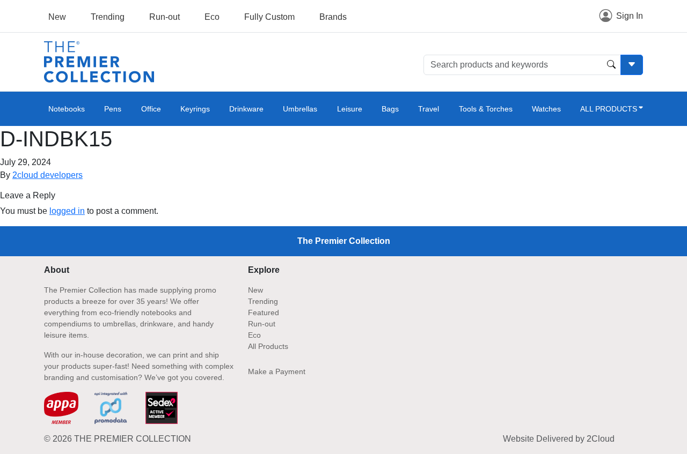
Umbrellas (300, 109)
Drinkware (246, 109)
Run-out (164, 16)
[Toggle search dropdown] (631, 65)
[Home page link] (99, 61)
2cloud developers (47, 175)
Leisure (349, 109)
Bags (390, 109)
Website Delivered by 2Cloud (559, 438)
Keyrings (195, 109)
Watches (546, 109)
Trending (108, 16)
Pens (112, 109)
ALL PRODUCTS (608, 109)
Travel (428, 109)
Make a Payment (276, 371)
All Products (268, 346)
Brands (333, 16)
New (57, 16)
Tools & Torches (486, 109)
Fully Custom (269, 16)
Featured (263, 312)
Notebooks (66, 109)
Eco (212, 16)
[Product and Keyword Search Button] (611, 65)
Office (151, 109)
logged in (67, 210)
